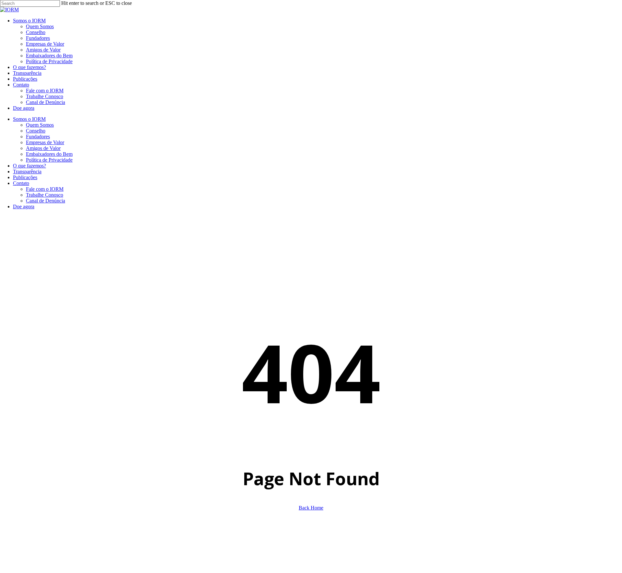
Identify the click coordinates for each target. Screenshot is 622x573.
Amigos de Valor (43, 148)
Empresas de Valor (45, 142)
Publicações (25, 177)
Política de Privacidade (49, 160)
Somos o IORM (29, 119)
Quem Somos (40, 125)
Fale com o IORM (44, 189)
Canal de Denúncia (45, 200)
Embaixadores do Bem (49, 154)
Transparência (27, 171)
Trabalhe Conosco (44, 195)
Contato (21, 183)
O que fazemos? (29, 165)
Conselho (35, 130)
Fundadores (38, 136)
